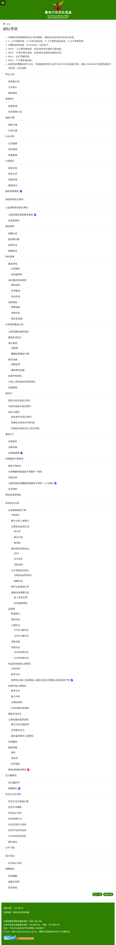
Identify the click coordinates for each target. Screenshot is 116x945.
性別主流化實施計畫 (18, 801)
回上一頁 (97, 894)
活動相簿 (12, 179)
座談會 (14, 758)
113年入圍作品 (21, 636)
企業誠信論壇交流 (20, 526)
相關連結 (9, 869)
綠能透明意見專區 (14, 199)
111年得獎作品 (21, 652)
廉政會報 (12, 264)
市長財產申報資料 (20, 708)
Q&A (16, 553)
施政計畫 (9, 117)
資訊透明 (12, 343)
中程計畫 (12, 130)
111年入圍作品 (21, 630)
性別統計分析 (15, 813)
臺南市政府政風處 (58, 10)
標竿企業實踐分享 (20, 587)
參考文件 (15, 674)
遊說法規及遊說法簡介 (19, 400)
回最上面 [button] (108, 894)
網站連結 (12, 842)
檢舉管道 (12, 245)
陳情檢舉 (9, 226)
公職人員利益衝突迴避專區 (21, 381)
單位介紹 (9, 74)
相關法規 (12, 233)
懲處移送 (12, 185)
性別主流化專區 (13, 794)
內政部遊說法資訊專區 (19, 406)
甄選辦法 (15, 613)
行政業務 (12, 143)
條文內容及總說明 (20, 724)
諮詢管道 (15, 296)
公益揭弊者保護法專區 (16, 207)
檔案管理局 (14, 882)
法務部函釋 (16, 702)
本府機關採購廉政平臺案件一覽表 (25, 471)
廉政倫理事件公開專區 (22, 736)
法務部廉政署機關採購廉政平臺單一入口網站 (30, 483)
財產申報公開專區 (17, 686)
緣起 (13, 752)
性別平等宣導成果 (17, 830)
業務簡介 (9, 99)
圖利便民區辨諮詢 (20, 548)
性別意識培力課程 (17, 824)
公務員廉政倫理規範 (18, 719)
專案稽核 (15, 307)
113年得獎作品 (21, 658)
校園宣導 (15, 364)
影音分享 (12, 174)
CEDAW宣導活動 (17, 836)
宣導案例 (15, 291)
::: (1, 21)
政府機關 (12, 876)
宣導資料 (12, 489)
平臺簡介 (15, 515)
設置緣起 (15, 268)
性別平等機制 (15, 807)
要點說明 (15, 285)
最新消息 (12, 168)
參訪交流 (18, 537)
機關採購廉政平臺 (20, 354)
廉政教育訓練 (18, 370)
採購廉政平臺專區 (14, 458)
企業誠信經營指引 (23, 575)
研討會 (17, 531)
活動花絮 (15, 641)
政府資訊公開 (12, 503)
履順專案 (12, 747)
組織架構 (12, 106)
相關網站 (12, 788)
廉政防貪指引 (15, 337)
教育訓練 (12, 359)
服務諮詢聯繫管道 (20, 592)
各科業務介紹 (15, 112)
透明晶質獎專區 (13, 495)
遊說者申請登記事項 (21, 417)
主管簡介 (12, 87)
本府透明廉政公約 (14, 324)
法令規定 (18, 559)
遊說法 (8, 393)
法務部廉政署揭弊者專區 (20, 215)
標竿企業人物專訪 (20, 521)
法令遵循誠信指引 (20, 570)
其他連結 (12, 887)
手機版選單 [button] (3, 3)
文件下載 (9, 847)
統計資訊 (9, 856)
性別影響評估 (15, 819)
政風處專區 (14, 220)
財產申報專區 (15, 376)
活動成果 (12, 447)
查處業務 (12, 155)
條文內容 (15, 696)
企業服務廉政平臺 (17, 510)
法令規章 (9, 136)
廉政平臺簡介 (15, 466)
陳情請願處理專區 (17, 769)
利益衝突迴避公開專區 (19, 664)
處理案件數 (14, 239)
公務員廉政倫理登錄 (18, 331)
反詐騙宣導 (14, 782)
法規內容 (15, 668)
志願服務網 (14, 453)
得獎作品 (15, 647)
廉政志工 (9, 434)
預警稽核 (12, 302)
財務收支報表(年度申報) (23, 422)
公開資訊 (9, 161)
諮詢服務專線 (20, 603)
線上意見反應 (20, 597)
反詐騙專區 (11, 775)
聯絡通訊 (12, 93)
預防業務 (12, 149)
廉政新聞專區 (12, 191)
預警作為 (15, 313)
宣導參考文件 (18, 730)
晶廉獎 (14, 348)
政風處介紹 (14, 81)
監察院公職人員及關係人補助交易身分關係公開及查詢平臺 (40, 680)
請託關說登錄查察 (17, 280)
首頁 (8, 24)
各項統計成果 (15, 863)
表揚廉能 (12, 387)
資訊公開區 (14, 412)
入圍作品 (15, 625)
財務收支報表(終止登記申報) (25, 428)
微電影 (17, 543)
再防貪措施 (16, 318)
